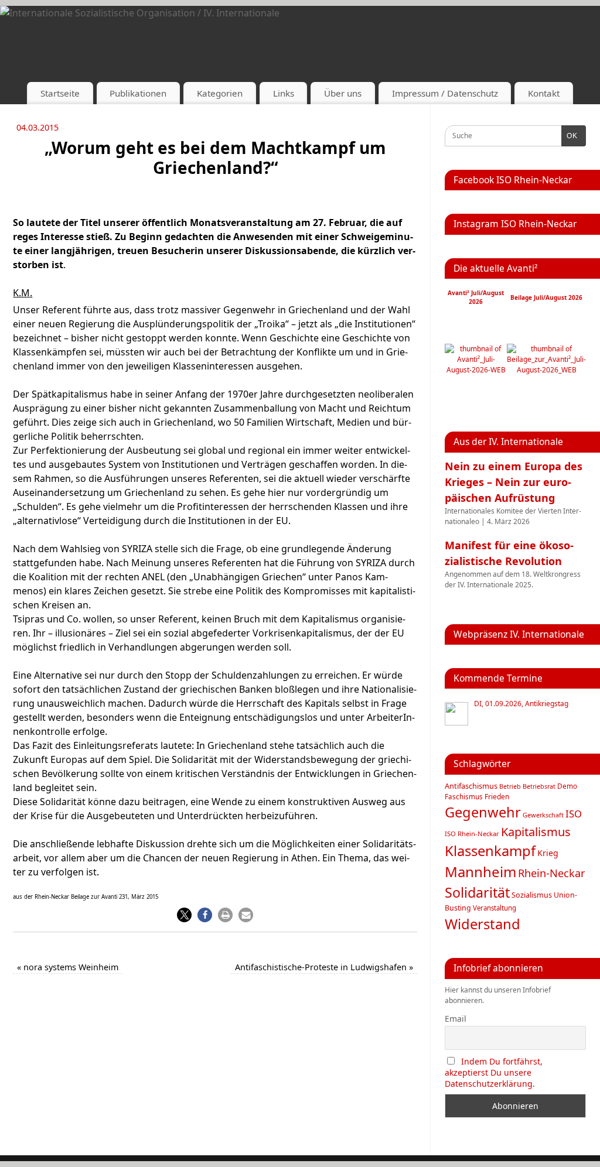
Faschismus (464, 796)
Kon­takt (544, 93)
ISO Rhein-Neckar (472, 833)
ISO (573, 813)
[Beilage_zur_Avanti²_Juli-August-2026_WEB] (546, 370)
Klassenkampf (490, 850)
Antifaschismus (471, 786)
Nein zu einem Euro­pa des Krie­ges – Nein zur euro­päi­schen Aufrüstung (513, 482)
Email (455, 1018)
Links (283, 93)
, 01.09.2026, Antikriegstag (521, 704)
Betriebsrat (539, 786)
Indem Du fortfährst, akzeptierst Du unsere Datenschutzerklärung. (494, 1072)
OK (569, 136)
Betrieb (510, 786)
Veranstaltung (494, 908)
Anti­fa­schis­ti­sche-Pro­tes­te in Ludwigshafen (324, 967)
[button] (184, 915)
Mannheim (480, 871)
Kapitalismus (536, 831)
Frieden (497, 797)
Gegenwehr (483, 812)
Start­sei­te (60, 93)
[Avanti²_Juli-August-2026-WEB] (476, 370)
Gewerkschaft (543, 814)
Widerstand (482, 924)
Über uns (343, 93)
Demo (567, 785)
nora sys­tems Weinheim (67, 967)
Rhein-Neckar (551, 873)
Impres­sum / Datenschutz (445, 93)
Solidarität (477, 892)
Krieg (547, 852)
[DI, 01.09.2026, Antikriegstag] (456, 713)
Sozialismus (532, 895)
